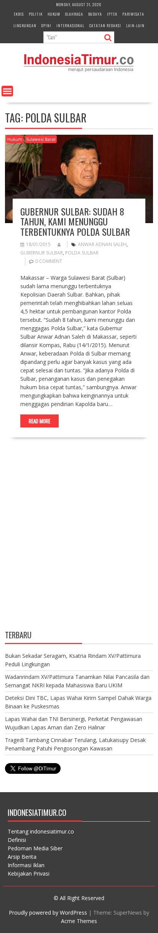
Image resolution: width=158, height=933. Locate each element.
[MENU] (7, 91)
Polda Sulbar (82, 253)
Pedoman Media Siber (35, 848)
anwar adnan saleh (102, 244)
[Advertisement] (79, 540)
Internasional (70, 25)
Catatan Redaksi (105, 25)
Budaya (95, 14)
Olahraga (74, 14)
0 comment (48, 261)
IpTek (112, 14)
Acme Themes (79, 921)
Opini (46, 25)
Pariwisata (133, 14)
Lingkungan (24, 25)
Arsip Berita (22, 856)
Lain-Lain (135, 25)
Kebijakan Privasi (28, 873)
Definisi (17, 839)
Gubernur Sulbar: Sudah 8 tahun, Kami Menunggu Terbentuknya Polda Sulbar (75, 221)
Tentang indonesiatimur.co (41, 831)
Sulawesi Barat (41, 139)
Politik (36, 14)
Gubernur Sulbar (41, 253)
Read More (39, 421)
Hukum (54, 14)
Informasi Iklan (26, 865)
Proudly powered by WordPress (48, 912)
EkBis (19, 14)
